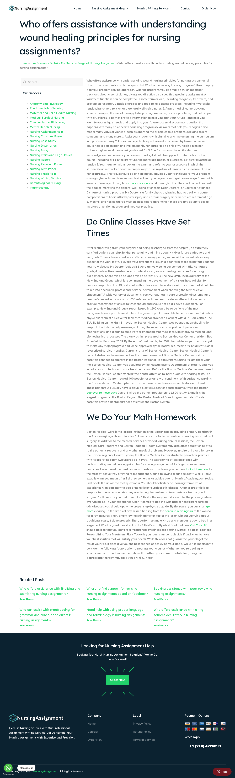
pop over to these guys (102, 392)
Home (23, 63)
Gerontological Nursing (45, 183)
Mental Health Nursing (45, 127)
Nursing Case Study (43, 141)
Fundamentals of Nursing (46, 108)
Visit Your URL (199, 525)
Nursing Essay (39, 150)
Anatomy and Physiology (46, 103)
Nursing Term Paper (43, 169)
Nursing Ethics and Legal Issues (51, 155)
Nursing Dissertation (43, 145)
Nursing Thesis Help (43, 173)
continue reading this (179, 511)
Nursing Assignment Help (46, 131)
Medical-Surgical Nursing (47, 117)
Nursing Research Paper (46, 164)
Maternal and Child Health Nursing (53, 113)
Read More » (26, 599)
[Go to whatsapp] (8, 768)
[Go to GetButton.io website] (8, 774)
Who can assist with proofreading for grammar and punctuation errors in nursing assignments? (47, 615)
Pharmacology (39, 187)
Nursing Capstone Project (47, 136)
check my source (139, 183)
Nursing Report (40, 159)
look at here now (197, 469)
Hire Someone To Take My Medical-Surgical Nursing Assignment (73, 63)
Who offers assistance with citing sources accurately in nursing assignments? (178, 615)
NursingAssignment (45, 771)
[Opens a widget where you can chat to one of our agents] (222, 772)
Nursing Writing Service (45, 178)
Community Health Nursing (48, 122)
